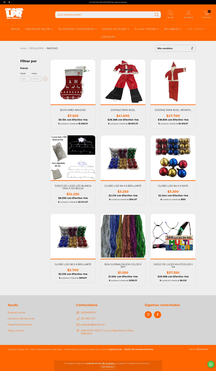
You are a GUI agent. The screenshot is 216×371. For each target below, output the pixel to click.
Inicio (23, 48)
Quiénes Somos (16, 312)
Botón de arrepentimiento (139, 349)
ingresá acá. (115, 349)
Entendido (108, 367)
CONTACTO (108, 37)
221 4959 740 (88, 318)
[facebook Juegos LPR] (9, 2)
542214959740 (88, 312)
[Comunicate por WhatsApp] (210, 364)
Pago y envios (15, 330)
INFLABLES (172, 29)
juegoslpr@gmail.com (93, 324)
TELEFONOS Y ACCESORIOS (76, 29)
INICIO (15, 29)
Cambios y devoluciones (21, 318)
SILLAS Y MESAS (146, 29)
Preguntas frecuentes (20, 324)
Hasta (34, 73)
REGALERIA (36, 48)
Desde (23, 73)
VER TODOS (195, 29)
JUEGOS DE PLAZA (114, 29)
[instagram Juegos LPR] (4, 2)
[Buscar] (156, 14)
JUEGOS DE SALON (38, 29)
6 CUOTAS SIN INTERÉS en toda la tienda (108, 2)
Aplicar (45, 79)
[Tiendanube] (198, 349)
